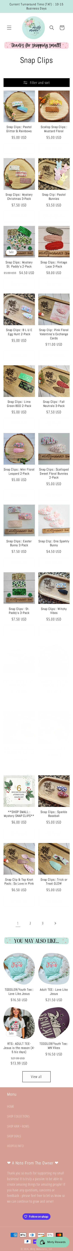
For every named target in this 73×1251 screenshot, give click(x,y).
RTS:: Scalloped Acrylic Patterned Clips (19, 683)
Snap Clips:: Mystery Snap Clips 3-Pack (54, 683)
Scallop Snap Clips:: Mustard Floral (54, 129)
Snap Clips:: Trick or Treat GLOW (54, 882)
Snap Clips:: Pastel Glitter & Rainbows (19, 129)
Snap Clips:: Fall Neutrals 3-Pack (54, 404)
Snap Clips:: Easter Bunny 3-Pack (19, 543)
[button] (9, 28)
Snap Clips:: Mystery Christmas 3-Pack (19, 197)
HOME (10, 1106)
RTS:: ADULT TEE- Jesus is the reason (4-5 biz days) (19, 1048)
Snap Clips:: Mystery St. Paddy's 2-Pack (19, 264)
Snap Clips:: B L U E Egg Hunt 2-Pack (19, 332)
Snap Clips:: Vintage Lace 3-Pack (54, 264)
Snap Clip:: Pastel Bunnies (54, 197)
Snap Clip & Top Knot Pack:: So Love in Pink (19, 882)
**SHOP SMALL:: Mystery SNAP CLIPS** (19, 814)
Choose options (53, 216)
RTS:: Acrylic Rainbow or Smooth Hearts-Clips (19, 751)
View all (36, 1076)
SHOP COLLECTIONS (18, 1116)
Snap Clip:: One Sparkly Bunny (53, 543)
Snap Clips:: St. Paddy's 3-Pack (19, 611)
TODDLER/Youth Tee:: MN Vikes (54, 1046)
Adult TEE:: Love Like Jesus (54, 992)
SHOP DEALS (14, 1136)
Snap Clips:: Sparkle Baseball (54, 814)
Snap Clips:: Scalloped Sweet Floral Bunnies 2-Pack (54, 473)
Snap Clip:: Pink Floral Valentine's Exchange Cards (54, 334)
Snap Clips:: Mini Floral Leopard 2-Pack (19, 471)
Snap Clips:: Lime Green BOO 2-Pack (19, 404)
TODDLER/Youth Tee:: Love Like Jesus (19, 992)
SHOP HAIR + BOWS (18, 1126)
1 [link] (18, 923)
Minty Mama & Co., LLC (41, 1249)
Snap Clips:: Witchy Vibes (54, 611)
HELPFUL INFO (15, 1146)
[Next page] (55, 923)
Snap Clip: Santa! (54, 749)
